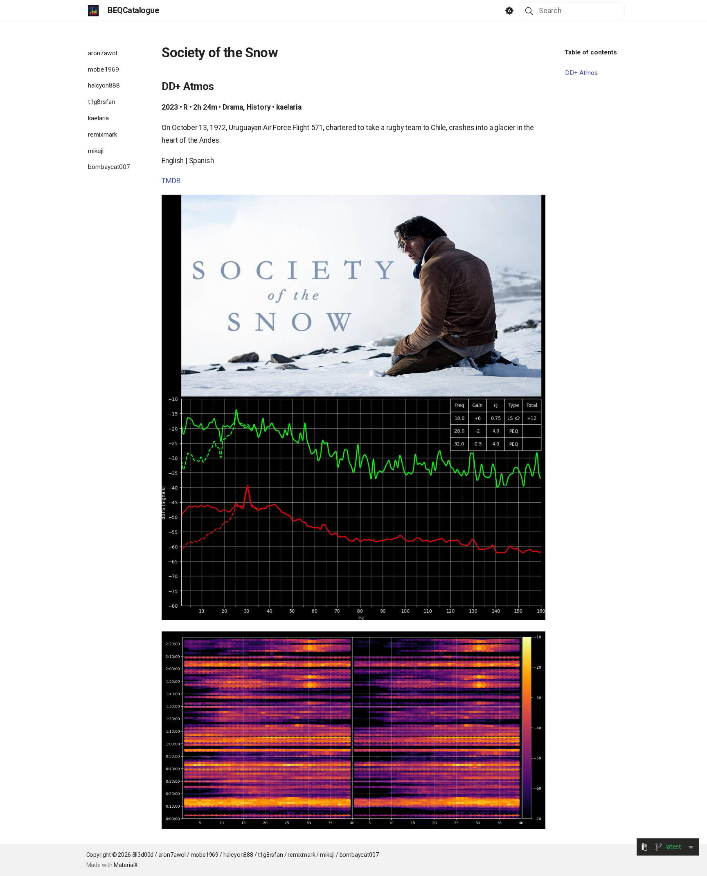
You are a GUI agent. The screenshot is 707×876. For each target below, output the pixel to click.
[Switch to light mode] (509, 11)
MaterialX (126, 865)
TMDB (171, 181)
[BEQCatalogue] (93, 11)
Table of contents (591, 52)
